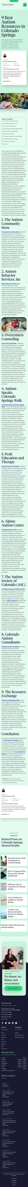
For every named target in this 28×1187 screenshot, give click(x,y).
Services (3, 1035)
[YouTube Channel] (9, 1023)
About (2, 1032)
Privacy (14, 1178)
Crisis (14, 1184)
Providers (3, 1041)
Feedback (14, 1180)
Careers (17, 1032)
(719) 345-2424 (6, 1012)
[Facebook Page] (2, 1023)
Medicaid (14, 1182)
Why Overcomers (19, 1035)
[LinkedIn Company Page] (13, 1023)
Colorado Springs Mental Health (11, 69)
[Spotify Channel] (16, 1023)
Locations (3, 1037)
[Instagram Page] (6, 1023)
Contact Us (4, 1048)
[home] (7, 4)
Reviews (3, 1044)
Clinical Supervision (19, 1037)
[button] (24, 5)
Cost (2, 1039)
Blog (2, 1046)
